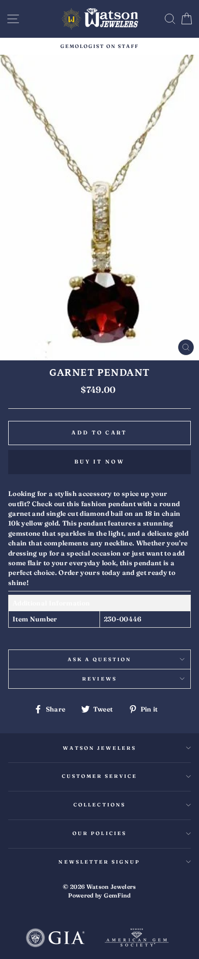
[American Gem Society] (136, 939)
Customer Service (100, 776)
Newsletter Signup (99, 862)
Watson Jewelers (100, 748)
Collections (99, 805)
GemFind (117, 895)
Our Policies (99, 833)
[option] (99, 46)
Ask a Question (100, 659)
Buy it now (99, 461)
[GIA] (55, 939)
